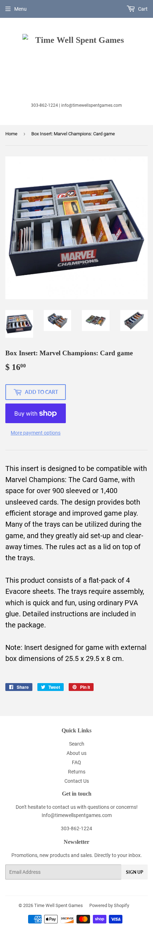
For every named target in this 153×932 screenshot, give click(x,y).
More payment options (35, 433)
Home (11, 133)
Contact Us (76, 781)
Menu (20, 9)
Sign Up (134, 872)
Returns (76, 772)
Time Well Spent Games (58, 905)
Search (76, 744)
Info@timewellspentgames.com (77, 815)
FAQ (76, 762)
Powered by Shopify (109, 905)
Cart (142, 9)
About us (76, 753)
